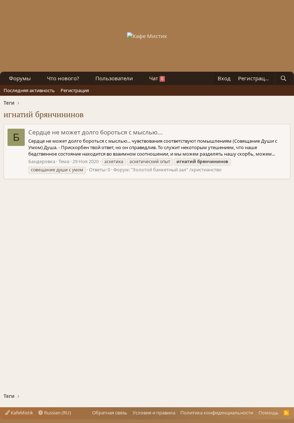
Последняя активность (29, 90)
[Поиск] (283, 78)
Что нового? (63, 78)
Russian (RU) (57, 412)
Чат (156, 78)
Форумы (20, 78)
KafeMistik (21, 412)
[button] (37, 78)
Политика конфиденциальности (216, 412)
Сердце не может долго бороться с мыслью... (95, 132)
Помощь (269, 412)
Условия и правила (154, 412)
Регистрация (75, 90)
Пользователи (114, 78)
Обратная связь (109, 412)
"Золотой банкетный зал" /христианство (176, 169)
